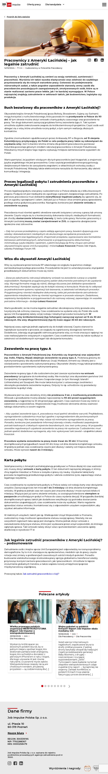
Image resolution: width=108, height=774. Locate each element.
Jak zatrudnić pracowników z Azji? (41, 574)
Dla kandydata (53, 4)
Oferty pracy (34, 4)
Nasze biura (16, 733)
